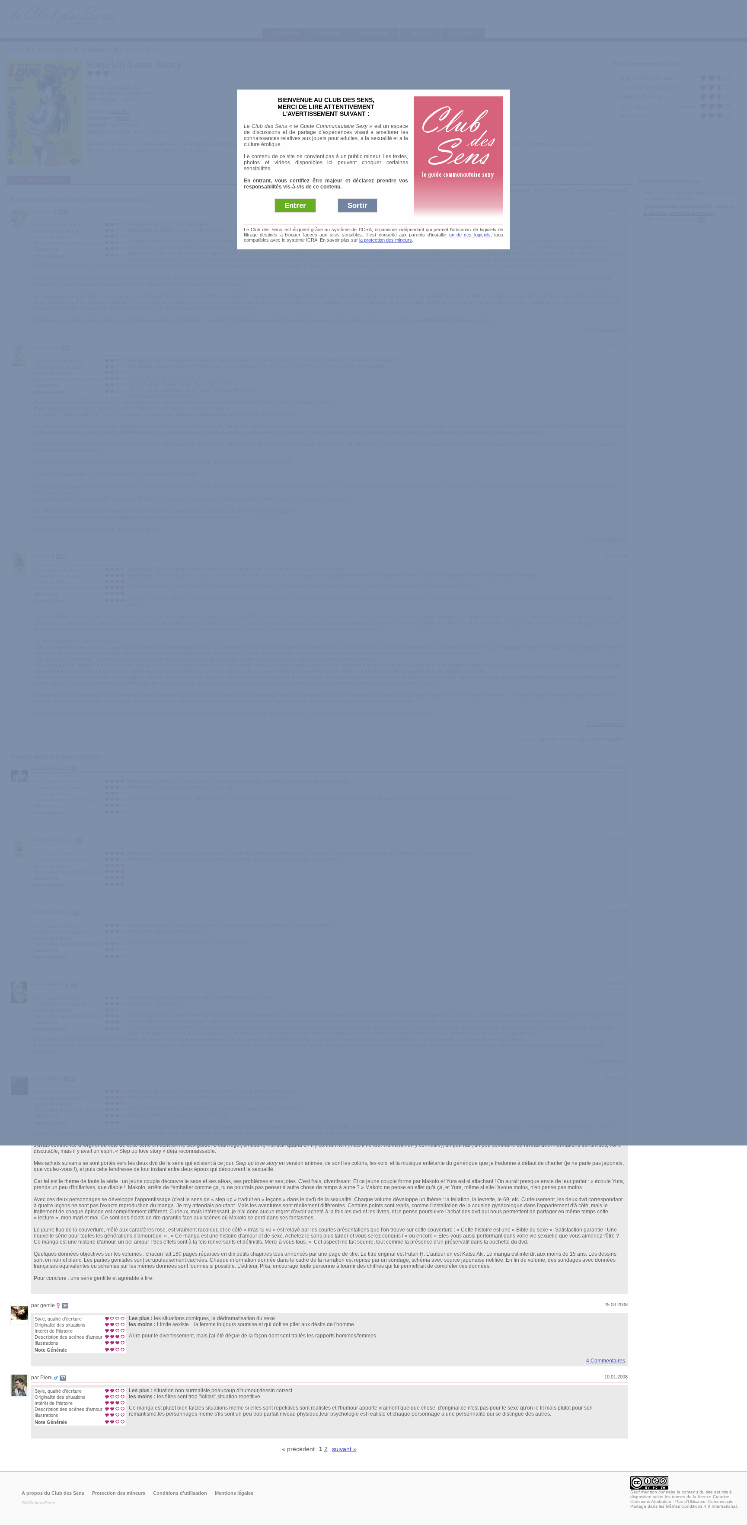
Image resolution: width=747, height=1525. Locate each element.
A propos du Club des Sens (53, 1493)
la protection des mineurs (385, 239)
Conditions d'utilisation (180, 1493)
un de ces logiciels (470, 234)
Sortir (357, 205)
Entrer (295, 205)
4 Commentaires (605, 1361)
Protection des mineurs (118, 1493)
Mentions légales (234, 1493)
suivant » (344, 1448)
